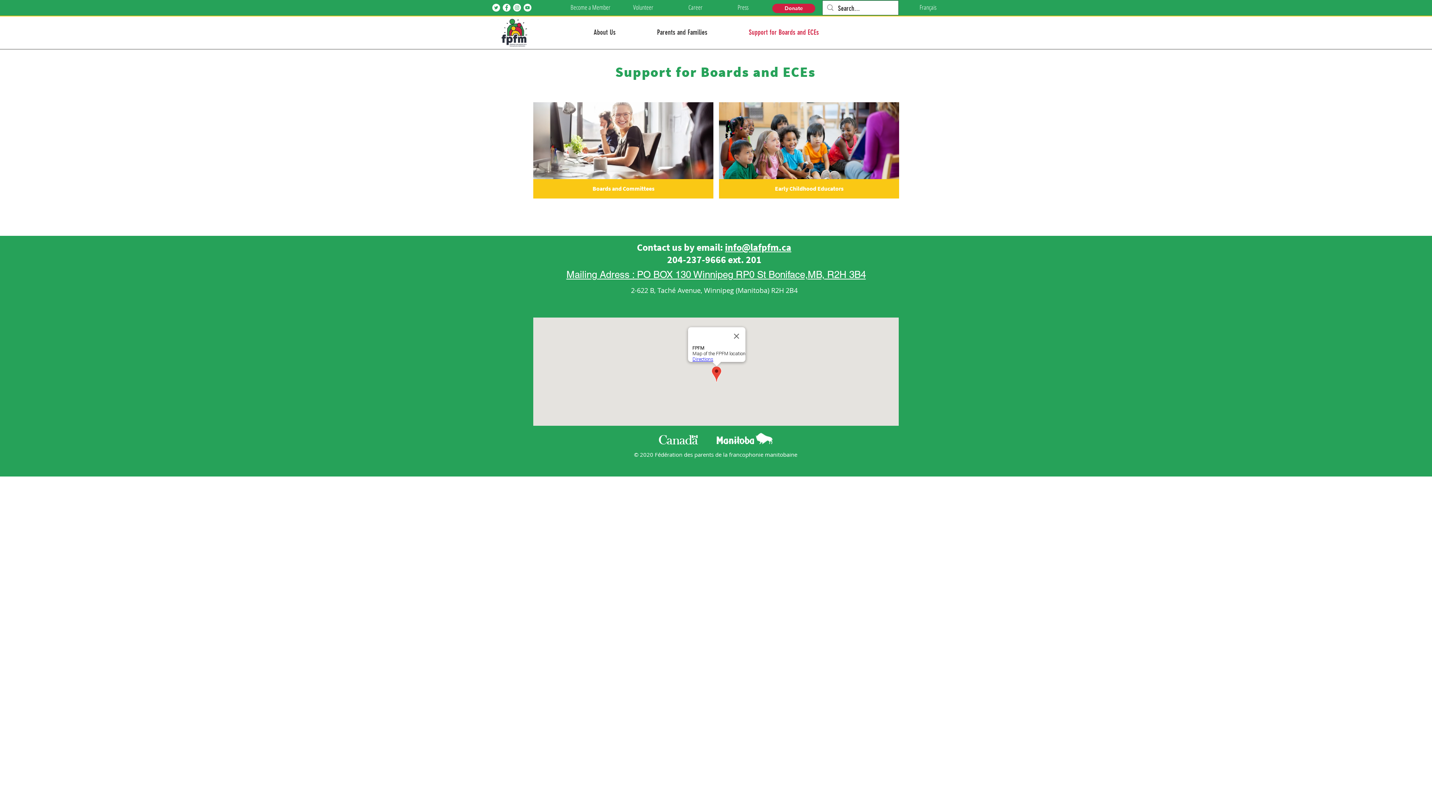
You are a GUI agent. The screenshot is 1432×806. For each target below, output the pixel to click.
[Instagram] (517, 8)
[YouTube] (527, 8)
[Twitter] (496, 8)
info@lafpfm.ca (758, 247)
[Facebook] (507, 8)
